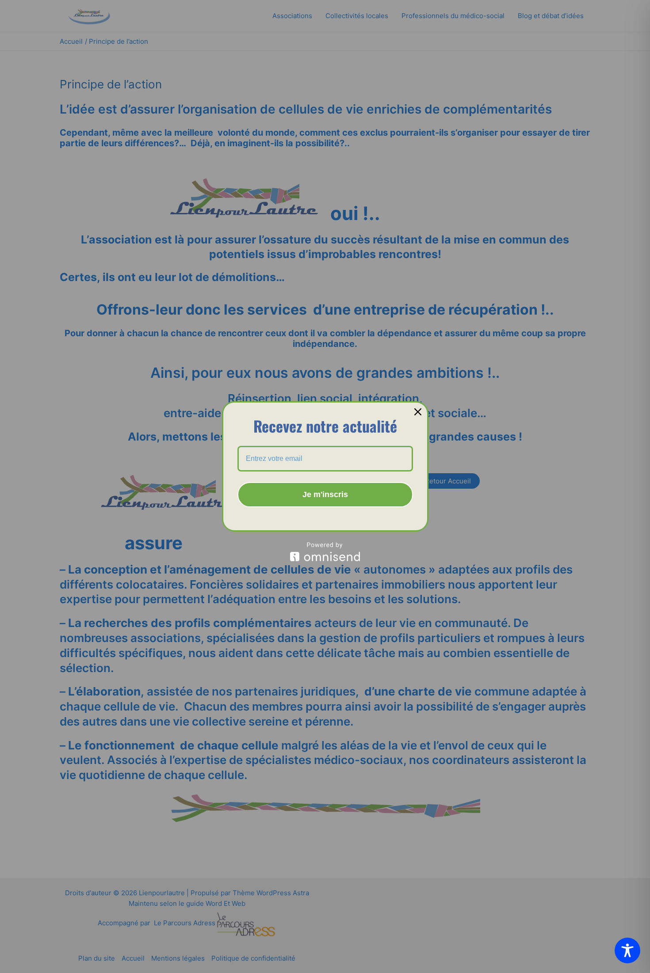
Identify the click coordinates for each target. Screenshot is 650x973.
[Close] (417, 411)
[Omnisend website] (325, 552)
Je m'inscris (325, 494)
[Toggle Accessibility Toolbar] (627, 950)
